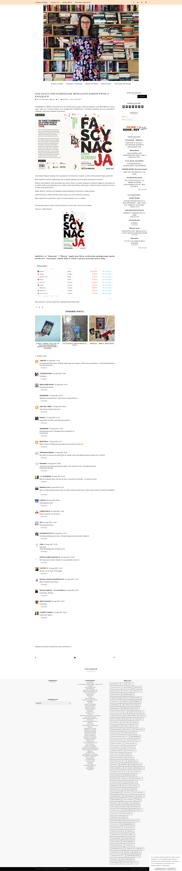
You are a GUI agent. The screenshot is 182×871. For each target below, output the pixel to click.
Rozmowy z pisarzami (74, 83)
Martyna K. (44, 441)
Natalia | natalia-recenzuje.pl (52, 579)
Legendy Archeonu (130, 743)
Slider (71, 99)
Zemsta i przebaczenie (126, 859)
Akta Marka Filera (126, 683)
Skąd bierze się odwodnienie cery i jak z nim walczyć (134, 155)
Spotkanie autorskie (90, 746)
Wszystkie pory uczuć (116, 848)
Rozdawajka (90, 741)
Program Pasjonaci (90, 731)
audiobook (90, 766)
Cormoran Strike (127, 694)
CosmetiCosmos (46, 612)
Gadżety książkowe (90, 704)
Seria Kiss (140, 796)
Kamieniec (125, 725)
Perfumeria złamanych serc (118, 771)
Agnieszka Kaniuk (47, 452)
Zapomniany (114, 859)
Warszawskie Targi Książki (90, 755)
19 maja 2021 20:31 (61, 384)
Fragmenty (90, 701)
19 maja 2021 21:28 (56, 428)
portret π (44, 568)
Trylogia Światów (128, 827)
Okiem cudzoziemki (116, 768)
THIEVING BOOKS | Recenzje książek (134, 169)
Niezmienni (123, 764)
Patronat (65, 99)
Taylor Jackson (133, 820)
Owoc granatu (128, 768)
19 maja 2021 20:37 (56, 395)
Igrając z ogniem (115, 718)
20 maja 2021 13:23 (50, 544)
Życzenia (90, 769)
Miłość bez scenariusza (117, 757)
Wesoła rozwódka (115, 838)
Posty (125, 116)
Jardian (43, 360)
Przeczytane (106, 83)
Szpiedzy (138, 810)
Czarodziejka (135, 701)
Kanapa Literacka (90, 708)
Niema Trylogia (131, 761)
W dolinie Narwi (115, 834)
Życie (134, 862)
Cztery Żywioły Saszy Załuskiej (130, 704)
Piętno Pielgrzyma (115, 775)
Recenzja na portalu (90, 738)
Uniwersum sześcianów (117, 831)
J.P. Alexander (45, 476)
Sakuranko (134, 238)
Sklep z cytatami (90, 745)
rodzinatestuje (46, 533)
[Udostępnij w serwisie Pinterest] (42, 307)
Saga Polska (126, 792)
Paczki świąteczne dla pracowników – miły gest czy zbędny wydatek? (134, 203)
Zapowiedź (77, 99)
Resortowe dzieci (115, 789)
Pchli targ (90, 724)
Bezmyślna (126, 690)
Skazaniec (113, 803)
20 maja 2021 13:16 (60, 533)
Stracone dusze (133, 806)
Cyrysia (43, 500)
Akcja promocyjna (90, 687)
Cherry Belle (45, 511)
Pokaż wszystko (142, 189)
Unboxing (90, 751)
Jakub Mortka (114, 722)
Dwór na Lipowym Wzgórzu (118, 711)
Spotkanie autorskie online (90, 748)
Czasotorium (114, 704)
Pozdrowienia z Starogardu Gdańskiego (134, 165)
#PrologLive (90, 682)
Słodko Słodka (134, 198)
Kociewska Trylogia (116, 729)
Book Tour (90, 695)
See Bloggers (90, 744)
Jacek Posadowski (136, 718)
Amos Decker (127, 687)
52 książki (90, 685)
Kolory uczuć (138, 729)
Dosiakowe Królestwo (134, 177)
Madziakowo (134, 150)
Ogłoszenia (90, 719)
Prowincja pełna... (130, 782)
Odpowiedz (44, 367)
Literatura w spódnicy (117, 750)
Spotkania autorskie (123, 83)
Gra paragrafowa (90, 705)
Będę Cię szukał (115, 694)
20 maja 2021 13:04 (49, 522)
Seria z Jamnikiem (127, 799)
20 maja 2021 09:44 (53, 500)
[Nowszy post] (35, 657)
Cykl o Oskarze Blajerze (132, 697)
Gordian (141, 715)
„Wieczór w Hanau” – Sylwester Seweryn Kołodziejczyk (134, 145)
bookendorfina (134, 220)
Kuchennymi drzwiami (116, 740)
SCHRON (134, 223)
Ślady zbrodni (114, 862)
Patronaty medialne (83, 2)
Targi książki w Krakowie (90, 749)
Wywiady (90, 762)
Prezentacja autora (90, 728)
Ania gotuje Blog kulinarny (134, 210)
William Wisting (128, 838)
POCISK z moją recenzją (90, 721)
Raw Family (134, 785)
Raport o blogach (90, 734)
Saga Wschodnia (138, 792)
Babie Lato (137, 687)
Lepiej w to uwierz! (128, 747)
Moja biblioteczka (90, 717)
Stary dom (135, 803)
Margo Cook (114, 754)
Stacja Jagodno (124, 803)
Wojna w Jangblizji (127, 841)
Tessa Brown (114, 824)
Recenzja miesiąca (90, 735)
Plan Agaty (114, 778)
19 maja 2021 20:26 (59, 373)
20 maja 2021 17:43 (71, 579)
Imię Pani (126, 718)
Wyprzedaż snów (115, 852)
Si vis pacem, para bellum (134, 161)
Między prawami (125, 754)
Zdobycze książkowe (90, 765)
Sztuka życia (114, 813)
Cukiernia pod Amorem (116, 697)
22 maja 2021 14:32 (58, 601)
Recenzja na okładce (90, 736)
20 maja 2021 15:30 (55, 568)
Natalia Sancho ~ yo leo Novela (52, 590)
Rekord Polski (90, 739)
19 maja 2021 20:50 (59, 406)
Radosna (43, 463)
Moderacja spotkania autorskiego (90, 715)
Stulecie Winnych (127, 810)
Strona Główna (41, 2)
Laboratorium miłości (132, 740)
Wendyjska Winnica (128, 834)
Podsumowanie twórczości (90, 725)
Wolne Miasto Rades (116, 845)
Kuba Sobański (134, 736)
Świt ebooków (90, 768)
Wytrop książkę (90, 759)
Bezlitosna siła (115, 690)
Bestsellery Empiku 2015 (90, 691)
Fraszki (90, 702)
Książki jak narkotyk (46, 468)
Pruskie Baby (114, 785)
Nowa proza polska (135, 764)
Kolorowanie (90, 709)
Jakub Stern (125, 722)
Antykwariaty (90, 688)
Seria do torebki (115, 799)
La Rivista (90, 714)
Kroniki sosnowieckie (129, 733)
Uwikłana (129, 831)
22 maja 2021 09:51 (72, 590)
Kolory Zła (128, 729)
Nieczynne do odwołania (117, 761)
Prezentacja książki (90, 729)
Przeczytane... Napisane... (134, 140)
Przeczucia (124, 785)
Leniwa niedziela (115, 747)
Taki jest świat (46, 406)
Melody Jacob (134, 228)
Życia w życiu (125, 862)
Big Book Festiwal (90, 692)
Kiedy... (133, 725)
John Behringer (115, 725)
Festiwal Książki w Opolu (90, 700)
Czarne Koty (125, 701)
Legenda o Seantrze (116, 743)
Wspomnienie (90, 758)
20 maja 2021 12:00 (57, 511)
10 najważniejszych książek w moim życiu (90, 684)
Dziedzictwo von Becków (135, 711)
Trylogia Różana (115, 827)
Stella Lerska (122, 806)
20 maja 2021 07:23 (57, 487)
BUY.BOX (109, 298)
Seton (137, 799)
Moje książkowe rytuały (90, 718)
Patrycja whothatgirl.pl (50, 557)
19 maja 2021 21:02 (53, 417)
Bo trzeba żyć (136, 690)
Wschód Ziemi (128, 845)
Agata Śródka (114, 683)
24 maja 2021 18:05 (60, 612)
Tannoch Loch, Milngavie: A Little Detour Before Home (134, 232)
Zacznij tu (55, 2)
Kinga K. (43, 417)
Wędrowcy (136, 852)
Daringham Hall (115, 708)
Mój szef (129, 757)
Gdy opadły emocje (130, 715)
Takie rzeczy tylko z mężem (118, 817)
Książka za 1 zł (90, 712)
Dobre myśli (126, 708)
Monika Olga (45, 487)
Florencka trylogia (116, 715)
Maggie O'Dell (130, 750)
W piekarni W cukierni (90, 754)
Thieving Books (46, 373)
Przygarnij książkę (90, 732)
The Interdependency (126, 824)
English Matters (90, 698)
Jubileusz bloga (90, 707)
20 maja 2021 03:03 (58, 476)
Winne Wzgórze (115, 841)
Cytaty (90, 697)
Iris (41, 522)
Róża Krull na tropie (129, 789)
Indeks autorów (91, 83)
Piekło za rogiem (134, 771)
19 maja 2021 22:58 (54, 463)
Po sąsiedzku (123, 778)
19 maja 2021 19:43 (53, 360)
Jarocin (134, 722)
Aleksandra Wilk (115, 687)
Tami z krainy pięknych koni (118, 820)
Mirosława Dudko (47, 384)
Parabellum (139, 768)
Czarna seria (114, 701)
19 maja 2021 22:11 (56, 441)
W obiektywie (90, 752)
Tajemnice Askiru (125, 813)
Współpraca (67, 2)
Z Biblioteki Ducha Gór (117, 855)
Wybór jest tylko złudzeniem (134, 848)
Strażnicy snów (115, 810)
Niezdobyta (114, 764)
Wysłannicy (127, 852)
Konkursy (90, 711)
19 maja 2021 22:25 (61, 452)
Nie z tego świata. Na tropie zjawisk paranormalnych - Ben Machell (134, 183)
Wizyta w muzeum (90, 756)
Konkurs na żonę (115, 733)
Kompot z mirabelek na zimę (134, 214)
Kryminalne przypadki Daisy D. (119, 736)
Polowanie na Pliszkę (116, 782)
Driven (135, 708)
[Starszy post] (114, 657)
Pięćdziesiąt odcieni (129, 775)
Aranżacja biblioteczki (90, 690)
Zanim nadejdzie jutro (132, 855)
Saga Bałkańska (115, 792)
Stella (112, 806)
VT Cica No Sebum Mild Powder (134, 242)
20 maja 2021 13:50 (68, 557)
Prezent (90, 727)
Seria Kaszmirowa (129, 796)
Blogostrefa (90, 694)
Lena (41, 544)
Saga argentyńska (115, 796)
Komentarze (127, 119)
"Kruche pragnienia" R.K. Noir (134, 173)
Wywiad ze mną (90, 761)
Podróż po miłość (135, 778)
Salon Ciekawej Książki (90, 742)
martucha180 (45, 601)
